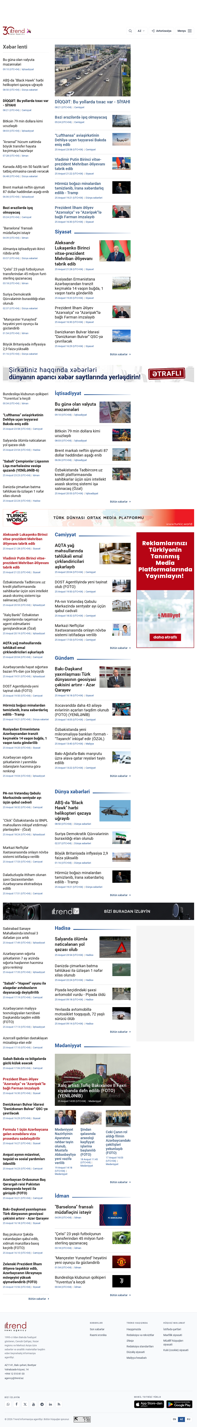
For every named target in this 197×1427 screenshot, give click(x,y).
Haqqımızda (134, 1329)
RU (188, 1419)
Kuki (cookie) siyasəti (175, 1350)
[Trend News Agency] (15, 1326)
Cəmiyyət (65, 534)
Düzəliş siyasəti (136, 1352)
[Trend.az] (17, 31)
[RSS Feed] (58, 1404)
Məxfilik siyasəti (172, 1335)
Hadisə (62, 928)
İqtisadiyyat (68, 393)
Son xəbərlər (97, 1329)
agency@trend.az (14, 1378)
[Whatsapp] (8, 1404)
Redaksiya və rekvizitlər (140, 1335)
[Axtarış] (130, 31)
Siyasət (63, 232)
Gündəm (64, 658)
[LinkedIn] (50, 1404)
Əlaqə (130, 1340)
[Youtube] (33, 1404)
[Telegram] (41, 1404)
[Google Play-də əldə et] (179, 1404)
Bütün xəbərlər (119, 354)
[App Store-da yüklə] (149, 1404)
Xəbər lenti (15, 47)
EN (174, 1419)
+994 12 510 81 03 (14, 1373)
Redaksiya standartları (140, 1346)
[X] (25, 1404)
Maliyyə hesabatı (137, 1357)
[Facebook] (16, 1404)
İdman (62, 1196)
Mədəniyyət (68, 1045)
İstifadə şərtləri (172, 1329)
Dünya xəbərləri (72, 791)
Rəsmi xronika (98, 1335)
